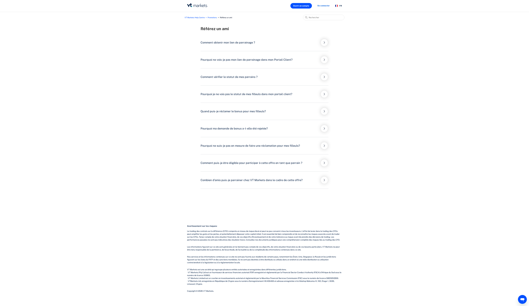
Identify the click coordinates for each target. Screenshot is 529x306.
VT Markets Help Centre (195, 18)
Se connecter (323, 6)
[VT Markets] (197, 5)
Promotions (212, 18)
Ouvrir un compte (301, 6)
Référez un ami (226, 18)
